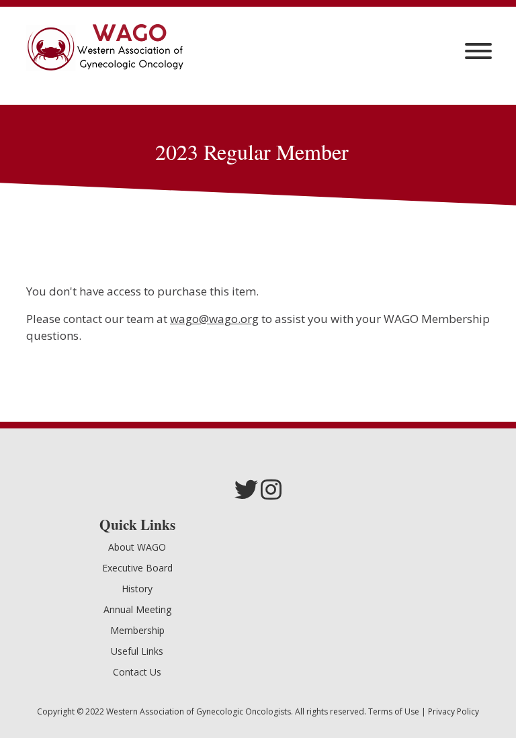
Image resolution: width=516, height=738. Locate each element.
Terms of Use (393, 711)
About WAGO (137, 547)
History (137, 588)
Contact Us (137, 671)
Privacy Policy (453, 711)
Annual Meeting (137, 609)
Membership (137, 630)
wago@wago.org (214, 318)
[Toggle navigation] (478, 51)
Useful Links (137, 651)
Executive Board (137, 567)
